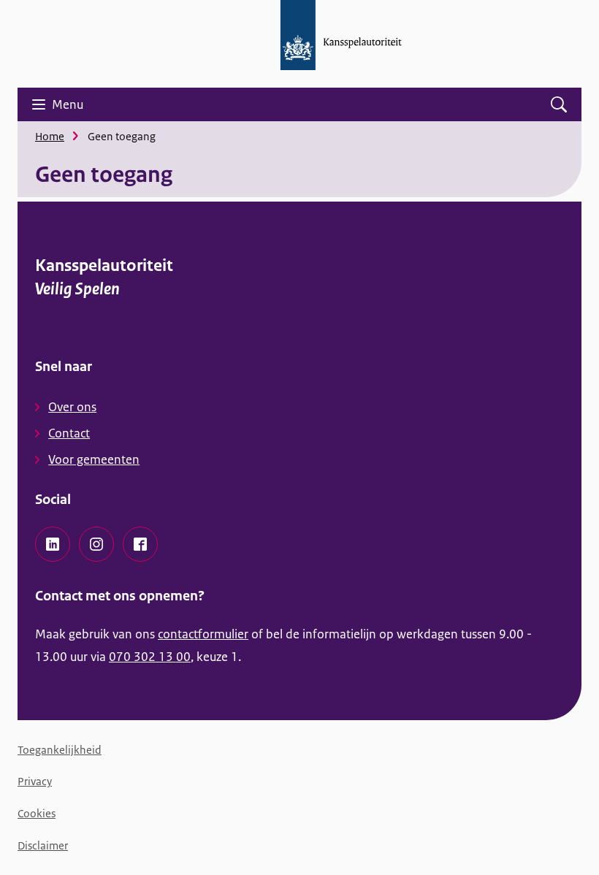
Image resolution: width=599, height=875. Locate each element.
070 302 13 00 (150, 657)
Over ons (72, 407)
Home (49, 136)
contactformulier (203, 634)
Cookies (37, 813)
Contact (69, 433)
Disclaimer (43, 845)
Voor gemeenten (94, 459)
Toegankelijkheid (60, 750)
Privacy (35, 781)
